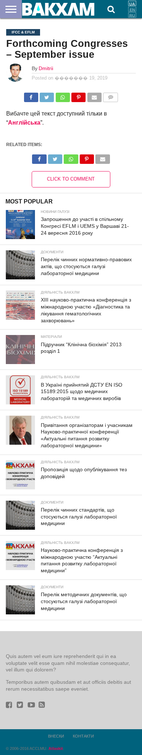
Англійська (24, 123)
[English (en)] (132, 9)
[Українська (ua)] (132, 3)
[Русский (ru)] (132, 14)
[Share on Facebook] (31, 95)
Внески (56, 736)
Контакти (83, 736)
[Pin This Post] (78, 95)
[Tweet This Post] (47, 95)
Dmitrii (46, 68)
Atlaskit (55, 748)
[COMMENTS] (110, 95)
